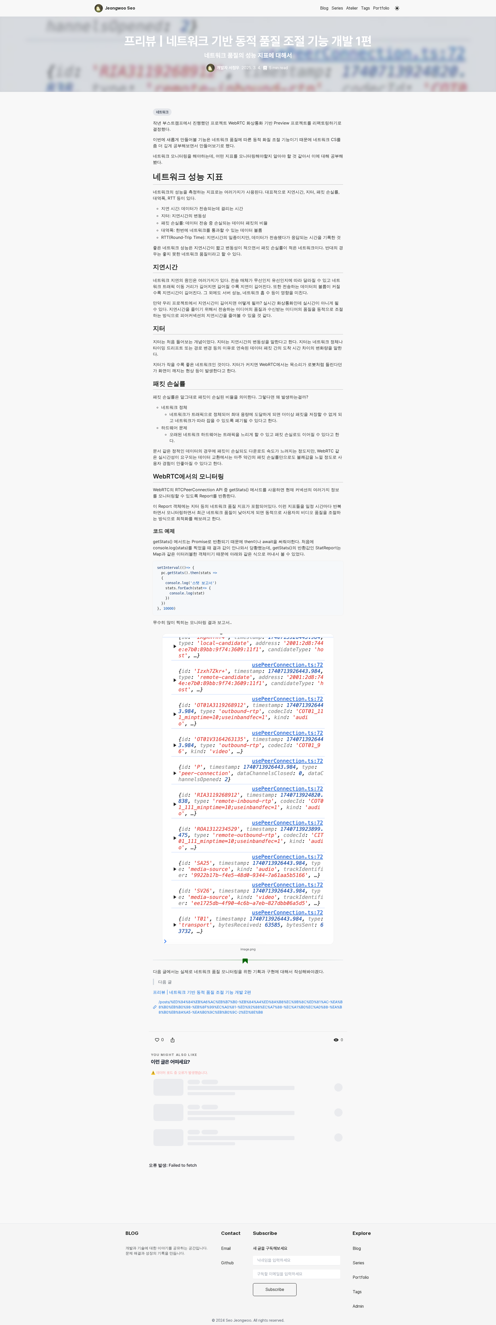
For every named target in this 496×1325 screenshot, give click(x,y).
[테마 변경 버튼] (397, 8)
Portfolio (381, 8)
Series (337, 8)
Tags (365, 8)
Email (226, 1248)
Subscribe (274, 1289)
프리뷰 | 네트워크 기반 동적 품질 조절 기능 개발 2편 (202, 992)
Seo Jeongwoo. (238, 1320)
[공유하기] (172, 1040)
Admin (358, 1306)
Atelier (352, 8)
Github (227, 1262)
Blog (324, 8)
